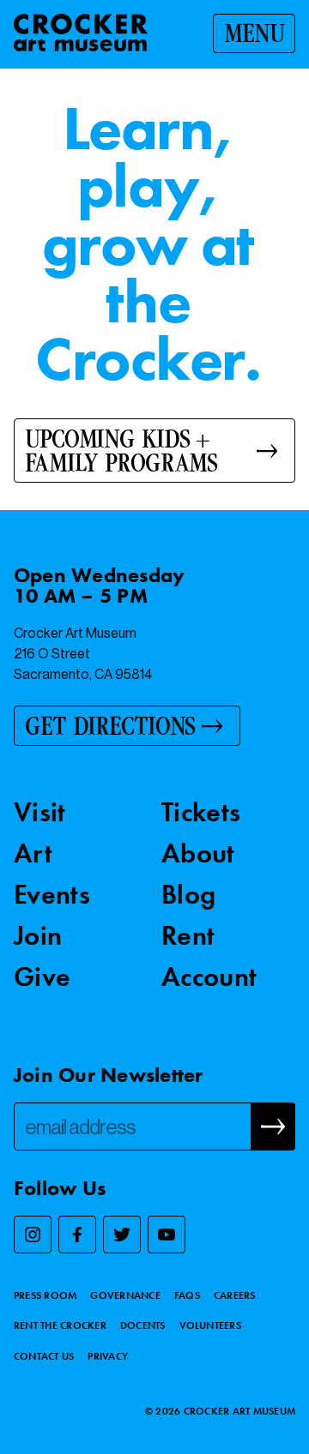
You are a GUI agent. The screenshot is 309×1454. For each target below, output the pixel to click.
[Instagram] (33, 1234)
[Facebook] (77, 1234)
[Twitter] (122, 1234)
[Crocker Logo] (81, 32)
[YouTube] (166, 1234)
